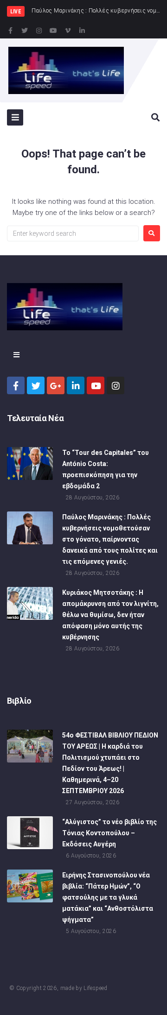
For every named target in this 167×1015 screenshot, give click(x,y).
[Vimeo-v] (67, 30)
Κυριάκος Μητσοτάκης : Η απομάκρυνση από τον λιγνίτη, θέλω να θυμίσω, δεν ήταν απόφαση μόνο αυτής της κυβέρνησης (110, 615)
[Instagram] (39, 30)
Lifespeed (95, 988)
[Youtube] (53, 30)
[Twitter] (24, 30)
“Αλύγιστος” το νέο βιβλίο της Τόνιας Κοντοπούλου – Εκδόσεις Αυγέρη (109, 833)
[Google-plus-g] (55, 385)
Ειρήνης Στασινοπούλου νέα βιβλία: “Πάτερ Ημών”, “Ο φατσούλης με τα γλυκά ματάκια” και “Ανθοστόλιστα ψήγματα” (107, 897)
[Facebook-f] (10, 30)
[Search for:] (73, 233)
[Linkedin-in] (82, 30)
